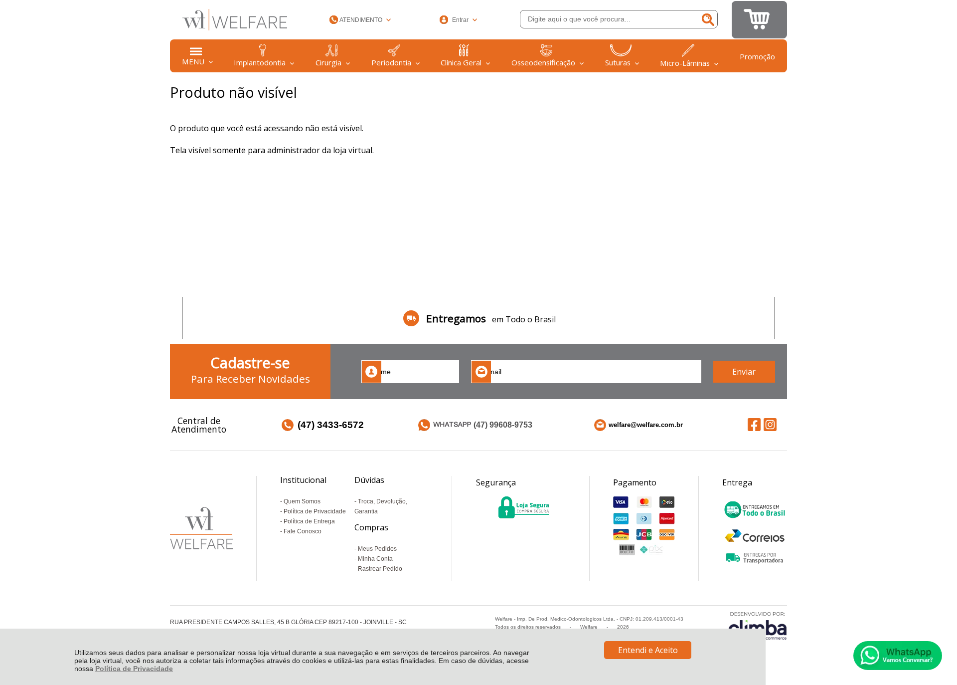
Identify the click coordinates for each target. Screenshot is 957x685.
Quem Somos (302, 501)
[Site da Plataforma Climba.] (757, 625)
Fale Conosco (302, 531)
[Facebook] (754, 424)
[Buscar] (707, 19)
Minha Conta (375, 558)
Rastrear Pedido (380, 568)
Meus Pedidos (377, 548)
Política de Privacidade (134, 669)
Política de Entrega (309, 521)
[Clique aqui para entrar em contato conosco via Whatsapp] (897, 655)
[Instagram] (770, 424)
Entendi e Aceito (648, 650)
